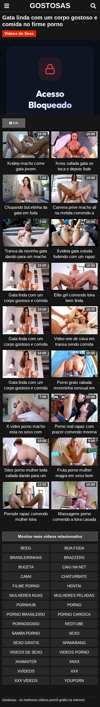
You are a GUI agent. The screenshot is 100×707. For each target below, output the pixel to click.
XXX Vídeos (26, 680)
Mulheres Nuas (25, 595)
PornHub (26, 605)
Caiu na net (74, 567)
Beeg (26, 548)
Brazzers (74, 557)
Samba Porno (26, 633)
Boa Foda (74, 548)
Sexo (74, 633)
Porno (74, 605)
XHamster (26, 661)
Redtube (74, 624)
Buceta (26, 567)
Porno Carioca (74, 614)
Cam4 (26, 576)
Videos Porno (74, 652)
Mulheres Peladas (74, 595)
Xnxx (74, 661)
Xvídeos (26, 671)
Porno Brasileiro (26, 614)
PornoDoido (25, 624)
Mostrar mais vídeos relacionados (50, 536)
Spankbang (74, 642)
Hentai (74, 586)
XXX (74, 671)
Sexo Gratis (26, 642)
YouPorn (74, 680)
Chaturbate (74, 576)
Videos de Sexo (19, 33)
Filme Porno (25, 586)
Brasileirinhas (26, 557)
